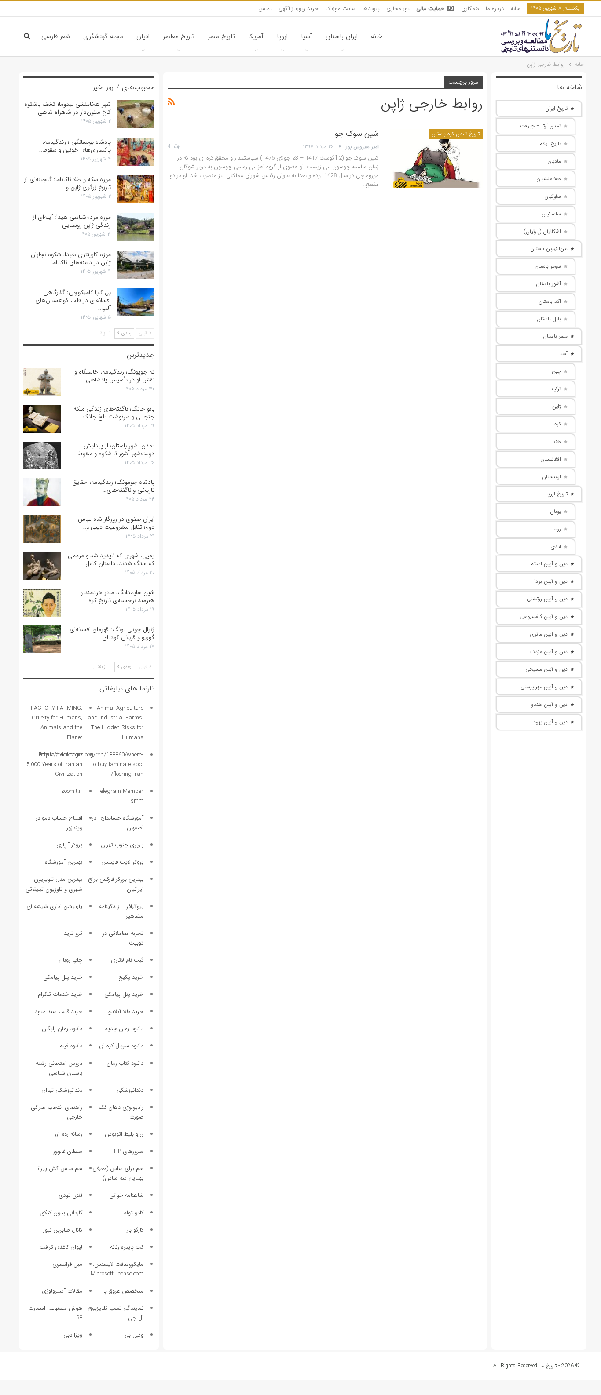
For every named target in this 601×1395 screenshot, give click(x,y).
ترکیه (556, 389)
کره (557, 424)
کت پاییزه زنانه (126, 1247)
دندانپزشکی (130, 1090)
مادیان (554, 161)
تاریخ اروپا (557, 494)
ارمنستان (551, 476)
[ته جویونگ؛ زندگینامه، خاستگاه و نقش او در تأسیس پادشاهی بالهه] (42, 382)
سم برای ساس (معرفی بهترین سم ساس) (117, 1173)
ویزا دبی (72, 1335)
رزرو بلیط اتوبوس (124, 1134)
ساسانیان (551, 214)
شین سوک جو (357, 133)
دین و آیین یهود (550, 722)
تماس (265, 8)
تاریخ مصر (221, 36)
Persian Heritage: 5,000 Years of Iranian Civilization (54, 764)
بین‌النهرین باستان (549, 248)
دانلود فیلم (70, 1045)
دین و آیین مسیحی (546, 669)
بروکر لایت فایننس (122, 862)
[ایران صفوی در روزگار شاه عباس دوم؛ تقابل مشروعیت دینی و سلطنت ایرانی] (42, 529)
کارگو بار (135, 1230)
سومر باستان (548, 266)
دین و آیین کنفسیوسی (544, 616)
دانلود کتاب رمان (124, 1063)
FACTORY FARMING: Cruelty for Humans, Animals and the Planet (56, 723)
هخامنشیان (548, 178)
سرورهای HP (128, 1151)
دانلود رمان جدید (124, 1028)
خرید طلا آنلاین (125, 1011)
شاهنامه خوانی (126, 1195)
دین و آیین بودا (551, 581)
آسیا (306, 36)
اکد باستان (550, 301)
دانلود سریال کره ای (121, 1045)
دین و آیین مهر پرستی (544, 687)
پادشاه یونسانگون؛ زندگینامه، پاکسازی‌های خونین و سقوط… (74, 146)
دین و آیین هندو (549, 704)
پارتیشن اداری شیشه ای (54, 906)
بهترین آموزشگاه (63, 862)
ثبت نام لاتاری (127, 960)
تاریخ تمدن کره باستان (456, 134)
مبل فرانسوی (67, 1264)
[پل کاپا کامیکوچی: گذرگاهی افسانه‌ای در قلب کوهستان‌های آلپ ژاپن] (135, 302)
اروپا (282, 36)
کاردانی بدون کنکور (61, 1212)
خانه (515, 8)
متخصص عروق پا (123, 1291)
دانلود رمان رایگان (62, 1028)
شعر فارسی (55, 36)
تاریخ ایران (556, 108)
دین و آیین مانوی (549, 634)
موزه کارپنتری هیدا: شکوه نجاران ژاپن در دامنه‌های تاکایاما (71, 258)
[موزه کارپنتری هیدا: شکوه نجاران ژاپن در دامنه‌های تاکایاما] (135, 265)
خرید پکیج (130, 977)
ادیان (143, 36)
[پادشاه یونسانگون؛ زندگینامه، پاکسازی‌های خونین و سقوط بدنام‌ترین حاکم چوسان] (135, 152)
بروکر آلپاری (69, 845)
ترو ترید (73, 933)
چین (556, 371)
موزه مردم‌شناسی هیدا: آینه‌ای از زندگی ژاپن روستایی (72, 221)
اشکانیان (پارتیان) (542, 231)
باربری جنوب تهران (122, 845)
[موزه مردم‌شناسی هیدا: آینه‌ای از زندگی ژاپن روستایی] (135, 227)
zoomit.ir (71, 791)
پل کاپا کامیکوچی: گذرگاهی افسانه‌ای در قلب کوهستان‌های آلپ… (73, 300)
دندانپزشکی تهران (61, 1090)
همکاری (470, 8)
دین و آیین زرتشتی (547, 599)
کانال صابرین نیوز (62, 1230)
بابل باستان (549, 319)
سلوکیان (552, 196)
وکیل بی (134, 1335)
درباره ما (495, 8)
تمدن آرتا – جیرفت (540, 126)
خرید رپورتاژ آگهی (299, 8)
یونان (555, 511)
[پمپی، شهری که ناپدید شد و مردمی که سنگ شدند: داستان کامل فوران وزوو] (42, 566)
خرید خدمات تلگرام (60, 994)
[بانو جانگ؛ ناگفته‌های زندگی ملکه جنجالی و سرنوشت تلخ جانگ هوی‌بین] (42, 419)
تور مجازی (398, 8)
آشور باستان (548, 284)
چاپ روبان (70, 960)
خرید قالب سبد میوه (58, 1011)
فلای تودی (70, 1195)
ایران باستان (342, 36)
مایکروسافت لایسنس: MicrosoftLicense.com (117, 1269)
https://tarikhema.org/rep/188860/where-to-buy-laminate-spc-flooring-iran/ (91, 764)
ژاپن (556, 406)
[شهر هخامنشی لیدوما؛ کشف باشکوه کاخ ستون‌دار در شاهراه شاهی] (135, 114)
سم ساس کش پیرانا (59, 1168)
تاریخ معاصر (178, 36)
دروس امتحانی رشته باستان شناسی (59, 1068)
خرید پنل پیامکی (62, 977)
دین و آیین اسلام (549, 563)
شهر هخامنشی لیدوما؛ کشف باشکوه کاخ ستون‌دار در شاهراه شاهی (67, 108)
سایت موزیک (340, 8)
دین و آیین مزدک (549, 651)
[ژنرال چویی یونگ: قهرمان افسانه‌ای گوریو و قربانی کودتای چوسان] (42, 639)
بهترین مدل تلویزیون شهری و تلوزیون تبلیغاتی (54, 884)
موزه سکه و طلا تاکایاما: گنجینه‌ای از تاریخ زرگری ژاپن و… (67, 183)
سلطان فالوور (67, 1151)
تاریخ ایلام (550, 143)
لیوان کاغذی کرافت (61, 1247)
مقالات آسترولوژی (62, 1291)
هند (557, 441)
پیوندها (371, 8)
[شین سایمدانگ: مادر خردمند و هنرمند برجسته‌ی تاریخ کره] (42, 603)
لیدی (556, 546)
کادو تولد (133, 1212)
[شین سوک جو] (436, 158)
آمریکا (256, 36)
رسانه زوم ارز (68, 1134)
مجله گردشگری (103, 36)
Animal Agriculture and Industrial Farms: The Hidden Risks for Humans (115, 723)
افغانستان (550, 459)
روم (557, 529)
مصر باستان (555, 336)
